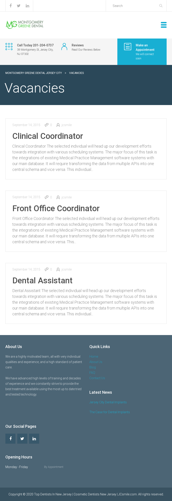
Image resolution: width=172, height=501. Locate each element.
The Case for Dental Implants (109, 412)
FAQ (92, 372)
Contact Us (97, 378)
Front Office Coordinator (56, 208)
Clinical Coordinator (47, 136)
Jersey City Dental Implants (108, 402)
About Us (95, 362)
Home (93, 356)
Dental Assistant (42, 280)
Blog (92, 367)
